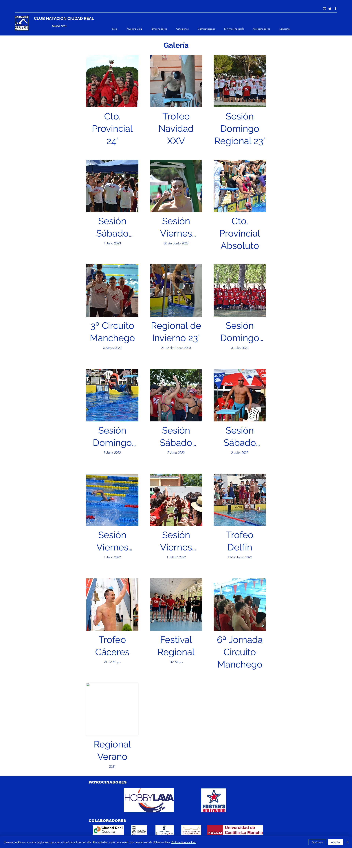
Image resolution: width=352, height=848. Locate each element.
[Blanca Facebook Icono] (335, 8)
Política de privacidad (183, 842)
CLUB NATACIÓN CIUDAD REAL (64, 18)
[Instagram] (324, 8)
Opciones (317, 842)
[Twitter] (330, 8)
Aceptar (335, 842)
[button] (137, 28)
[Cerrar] (347, 842)
